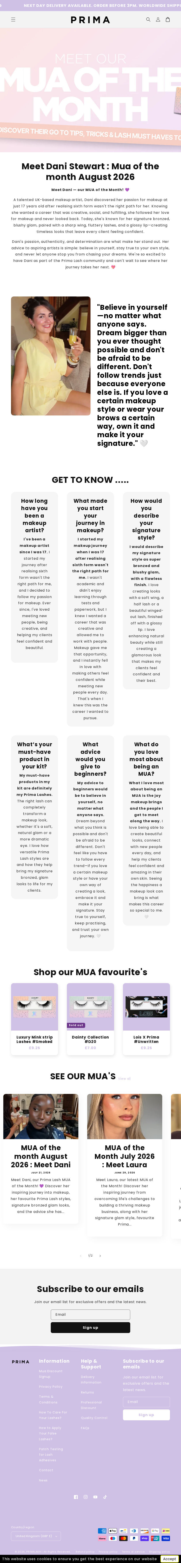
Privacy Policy (51, 1386)
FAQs (85, 1428)
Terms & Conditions (48, 1399)
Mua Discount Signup (51, 1374)
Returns (87, 1392)
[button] (148, 19)
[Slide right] (100, 1256)
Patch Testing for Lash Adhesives (51, 1454)
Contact (46, 1470)
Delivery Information (91, 1380)
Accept (169, 1558)
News (43, 1480)
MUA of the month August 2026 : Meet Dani (40, 1156)
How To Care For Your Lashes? (53, 1415)
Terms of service (133, 1551)
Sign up (90, 1327)
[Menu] (13, 19)
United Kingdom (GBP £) (34, 1536)
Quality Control (94, 1418)
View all (124, 1078)
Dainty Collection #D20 (90, 1039)
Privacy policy (108, 1551)
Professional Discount (91, 1405)
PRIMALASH (33, 1551)
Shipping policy (159, 1551)
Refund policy (85, 1551)
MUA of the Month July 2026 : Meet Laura (124, 1156)
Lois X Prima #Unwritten (146, 1039)
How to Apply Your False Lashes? (50, 1433)
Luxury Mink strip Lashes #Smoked (35, 1039)
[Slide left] (81, 1256)
